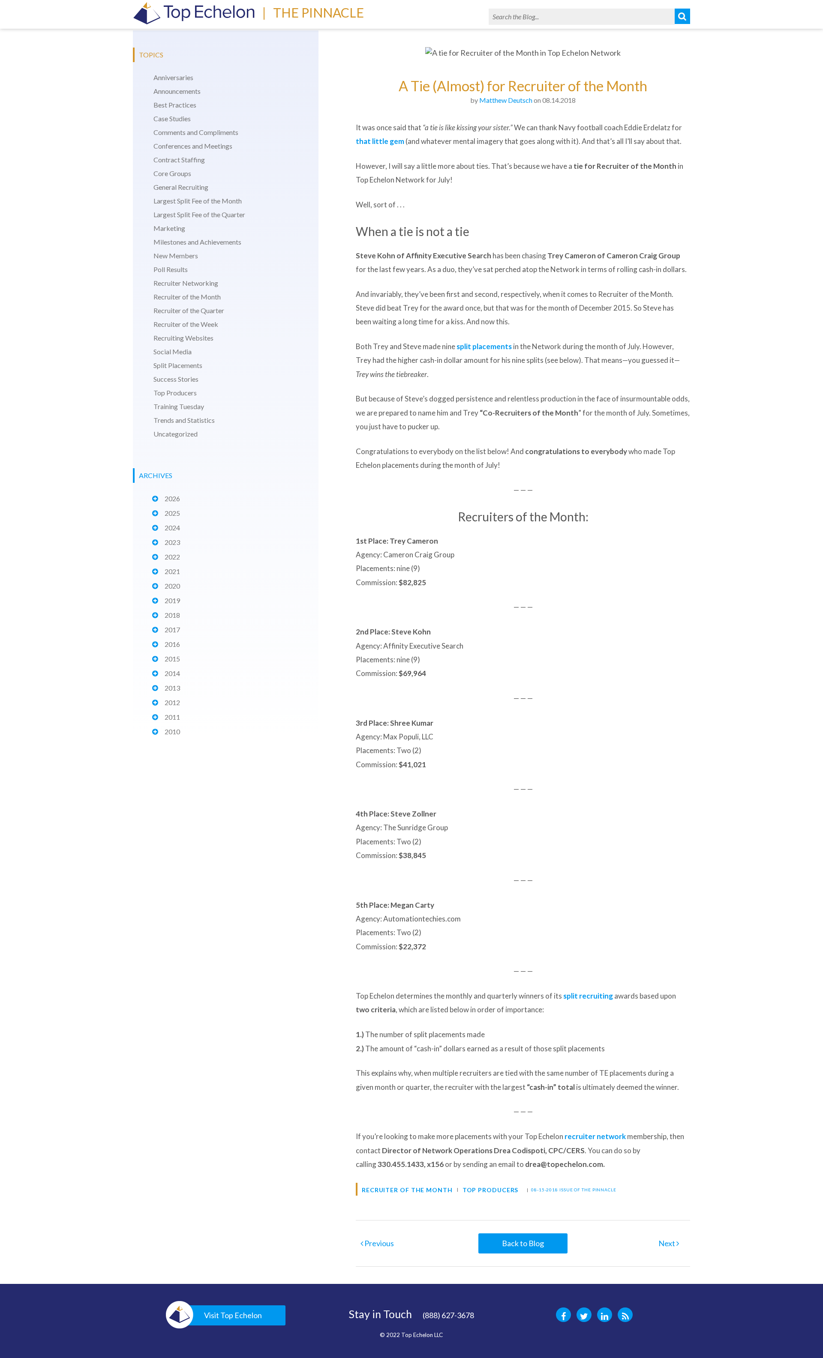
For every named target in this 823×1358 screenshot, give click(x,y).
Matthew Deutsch (505, 100)
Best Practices (174, 105)
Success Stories (175, 379)
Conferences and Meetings (192, 146)
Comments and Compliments (195, 132)
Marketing (169, 228)
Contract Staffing (179, 160)
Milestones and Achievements (197, 242)
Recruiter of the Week (185, 324)
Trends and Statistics (184, 420)
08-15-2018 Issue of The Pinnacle (573, 1189)
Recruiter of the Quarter (188, 310)
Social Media (172, 351)
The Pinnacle (318, 12)
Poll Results (170, 269)
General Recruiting (180, 187)
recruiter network (595, 1136)
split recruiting (588, 995)
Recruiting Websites (183, 338)
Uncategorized (175, 434)
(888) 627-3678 (448, 1315)
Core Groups (172, 173)
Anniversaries (173, 77)
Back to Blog (523, 1243)
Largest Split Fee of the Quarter (199, 214)
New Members (175, 255)
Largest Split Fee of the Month (197, 201)
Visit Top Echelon (233, 1315)
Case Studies (172, 118)
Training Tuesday (178, 406)
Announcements (177, 91)
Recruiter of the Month (187, 297)
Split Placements (177, 365)
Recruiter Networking (185, 283)
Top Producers (175, 393)
